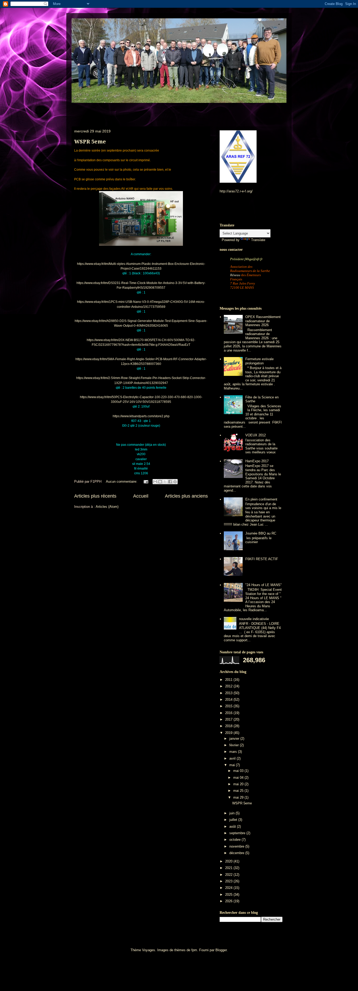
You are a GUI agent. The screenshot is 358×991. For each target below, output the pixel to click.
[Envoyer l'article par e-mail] (145, 481)
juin (232, 813)
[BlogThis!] (160, 481)
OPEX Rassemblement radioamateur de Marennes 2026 (263, 321)
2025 (229, 895)
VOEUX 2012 (255, 435)
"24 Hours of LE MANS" (263, 585)
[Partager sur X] (165, 481)
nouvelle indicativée (254, 619)
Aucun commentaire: (122, 481)
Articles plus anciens (186, 496)
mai (232, 765)
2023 (229, 881)
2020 (229, 861)
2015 (229, 706)
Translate (258, 240)
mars (233, 752)
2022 (229, 875)
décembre (237, 853)
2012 (229, 686)
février (234, 745)
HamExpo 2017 (257, 461)
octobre (235, 840)
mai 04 (239, 778)
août (233, 826)
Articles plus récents (95, 496)
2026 (229, 901)
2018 (229, 726)
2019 (229, 733)
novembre (237, 846)
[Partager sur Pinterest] (175, 481)
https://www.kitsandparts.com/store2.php (141, 416)
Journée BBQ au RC (260, 533)
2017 (229, 719)
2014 (229, 700)
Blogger (221, 950)
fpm (194, 950)
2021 (229, 868)
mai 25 (239, 791)
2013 (229, 693)
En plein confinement (261, 499)
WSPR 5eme (90, 141)
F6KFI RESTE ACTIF (261, 559)
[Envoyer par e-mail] (155, 481)
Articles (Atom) (107, 507)
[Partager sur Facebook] (170, 481)
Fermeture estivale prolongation (259, 361)
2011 (229, 680)
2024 (229, 888)
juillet (233, 820)
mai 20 (239, 784)
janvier (234, 739)
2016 (229, 713)
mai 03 (239, 771)
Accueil (140, 496)
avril (233, 758)
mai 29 (239, 797)
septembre (237, 833)
